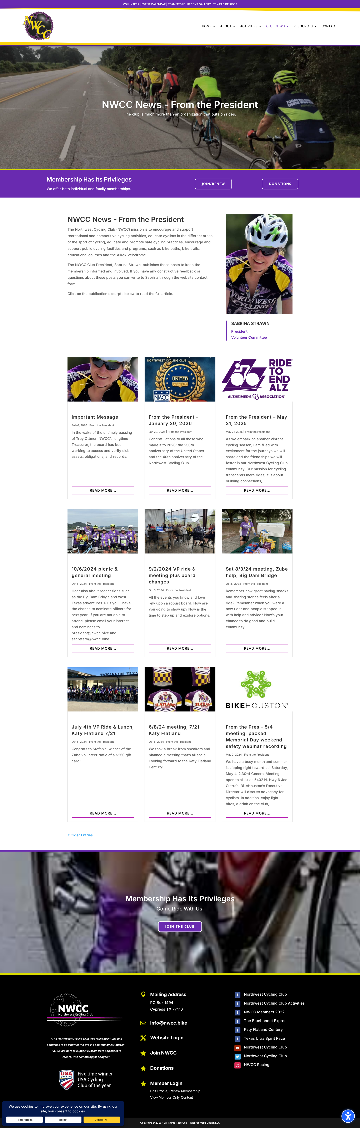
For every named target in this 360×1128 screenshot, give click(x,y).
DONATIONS (280, 184)
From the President (101, 425)
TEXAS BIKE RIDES (225, 4)
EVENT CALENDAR (153, 4)
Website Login (167, 1038)
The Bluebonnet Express (266, 1021)
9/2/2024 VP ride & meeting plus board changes (172, 575)
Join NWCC (163, 1053)
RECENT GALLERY (199, 4)
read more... (103, 490)
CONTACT (329, 26)
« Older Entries (80, 835)
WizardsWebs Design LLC (205, 1122)
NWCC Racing (256, 1064)
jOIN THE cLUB (180, 926)
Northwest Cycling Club (265, 994)
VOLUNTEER (131, 4)
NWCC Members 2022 (264, 1012)
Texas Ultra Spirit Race (264, 1038)
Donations (162, 1068)
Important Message (95, 417)
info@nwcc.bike (168, 1023)
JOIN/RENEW (213, 184)
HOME (206, 26)
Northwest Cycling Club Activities (274, 1003)
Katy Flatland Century (263, 1029)
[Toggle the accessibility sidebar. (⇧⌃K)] (348, 1116)
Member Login (166, 1083)
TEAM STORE (176, 4)
